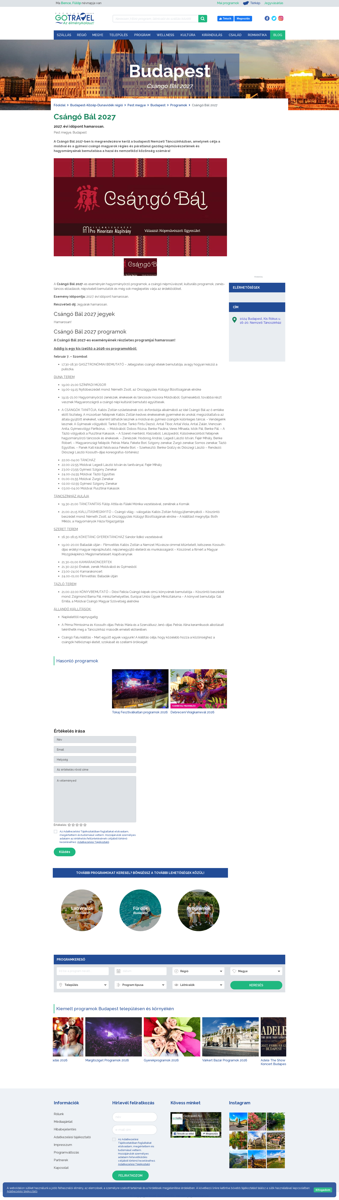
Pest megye (137, 105)
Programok (178, 105)
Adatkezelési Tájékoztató (93, 842)
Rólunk (59, 1114)
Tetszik (185, 1133)
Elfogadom (323, 1189)
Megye (97, 35)
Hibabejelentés (65, 1129)
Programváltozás (66, 1152)
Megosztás (212, 1133)
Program (142, 35)
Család (235, 35)
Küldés (64, 852)
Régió (82, 35)
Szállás (64, 35)
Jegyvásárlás (273, 3)
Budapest (158, 105)
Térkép (255, 3)
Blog (277, 35)
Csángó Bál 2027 (85, 116)
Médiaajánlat (63, 1122)
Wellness (165, 35)
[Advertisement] (258, 217)
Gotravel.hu (192, 1116)
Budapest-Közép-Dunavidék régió (96, 105)
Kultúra (187, 35)
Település (118, 35)
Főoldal (60, 105)
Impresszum (63, 1145)
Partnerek (61, 1160)
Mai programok (228, 3)
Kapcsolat (61, 1168)
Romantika (257, 35)
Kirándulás (212, 35)
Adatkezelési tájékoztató (72, 1137)
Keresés (256, 985)
